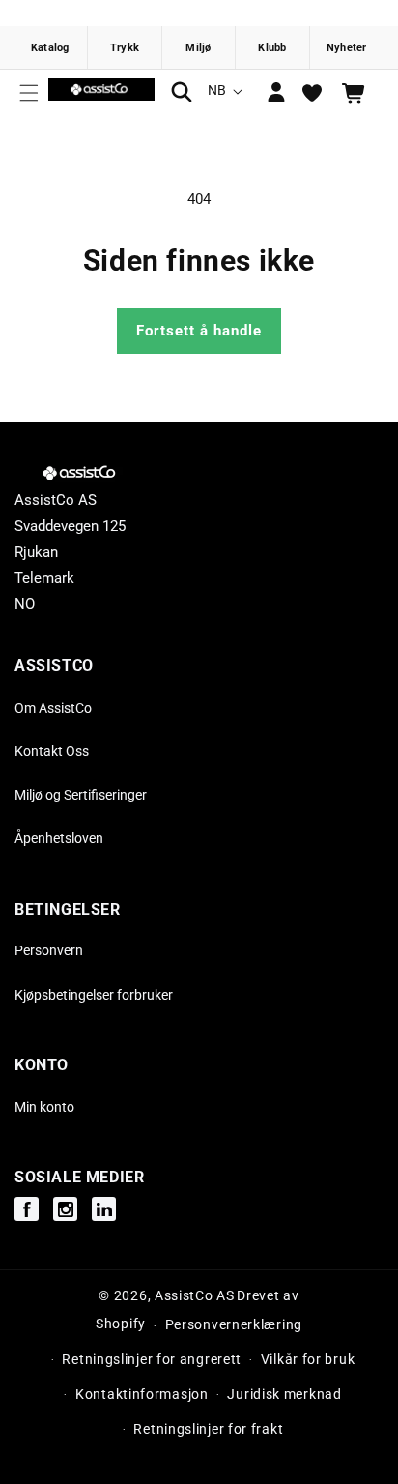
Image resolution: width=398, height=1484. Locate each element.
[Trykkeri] (124, 47)
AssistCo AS (195, 1295)
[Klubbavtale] (272, 47)
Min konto (44, 1107)
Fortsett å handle (199, 330)
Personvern (48, 950)
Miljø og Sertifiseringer (80, 794)
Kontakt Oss (51, 751)
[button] (28, 92)
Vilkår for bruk (308, 1359)
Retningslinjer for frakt (208, 1429)
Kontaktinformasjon (142, 1394)
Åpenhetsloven (58, 838)
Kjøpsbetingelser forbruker (93, 995)
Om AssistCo (53, 707)
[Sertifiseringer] (199, 47)
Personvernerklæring (233, 1324)
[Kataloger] (51, 47)
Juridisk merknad (284, 1394)
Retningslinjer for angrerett (152, 1359)
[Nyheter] (347, 47)
